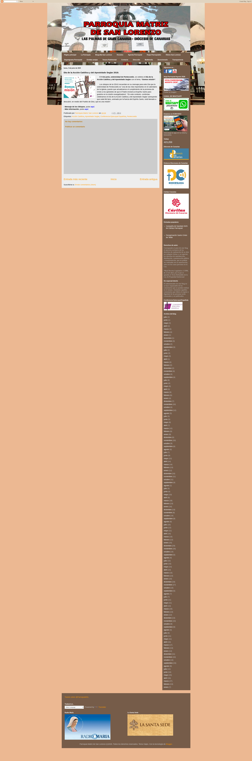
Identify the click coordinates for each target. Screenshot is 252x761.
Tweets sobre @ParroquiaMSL (77, 697)
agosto (166, 413)
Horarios (120, 55)
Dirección (136, 60)
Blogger (169, 744)
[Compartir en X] (116, 113)
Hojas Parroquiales (154, 55)
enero (166, 335)
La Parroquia (86, 55)
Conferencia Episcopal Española (113, 116)
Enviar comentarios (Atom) (85, 185)
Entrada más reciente (75, 179)
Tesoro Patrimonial (109, 60)
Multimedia (149, 60)
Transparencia (177, 60)
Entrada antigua (148, 179)
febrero (166, 332)
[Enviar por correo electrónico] (113, 113)
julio (165, 317)
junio (166, 320)
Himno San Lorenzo (173, 55)
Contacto (124, 60)
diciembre (167, 338)
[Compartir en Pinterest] (120, 113)
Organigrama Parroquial (73, 60)
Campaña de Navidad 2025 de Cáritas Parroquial (177, 227)
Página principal (70, 55)
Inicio (114, 179)
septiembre (168, 347)
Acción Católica (78, 116)
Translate (102, 707)
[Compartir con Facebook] (118, 113)
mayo (166, 323)
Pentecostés (132, 116)
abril (165, 326)
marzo (166, 329)
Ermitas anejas (92, 60)
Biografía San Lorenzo (103, 55)
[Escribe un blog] (114, 113)
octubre (167, 344)
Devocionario (163, 60)
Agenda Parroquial (135, 55)
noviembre (168, 341)
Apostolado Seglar (92, 116)
